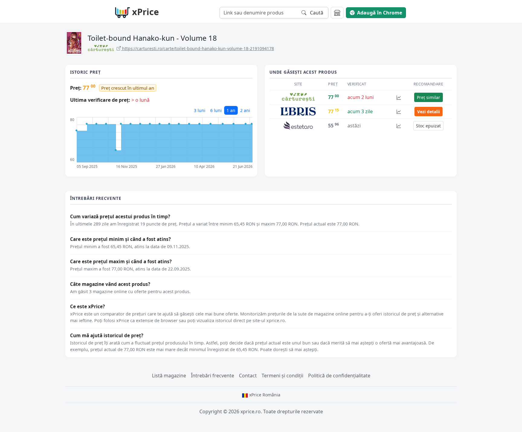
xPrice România (264, 395)
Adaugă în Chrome (379, 12)
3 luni (199, 110)
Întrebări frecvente (212, 375)
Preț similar (428, 97)
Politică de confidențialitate (339, 375)
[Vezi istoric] (399, 97)
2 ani (245, 110)
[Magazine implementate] (337, 12)
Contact (248, 375)
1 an (231, 110)
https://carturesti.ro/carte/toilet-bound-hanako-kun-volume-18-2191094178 (197, 48)
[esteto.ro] (298, 125)
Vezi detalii (428, 111)
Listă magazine (169, 375)
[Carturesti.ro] (298, 97)
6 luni (216, 110)
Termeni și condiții (282, 375)
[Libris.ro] (298, 111)
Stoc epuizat (428, 126)
